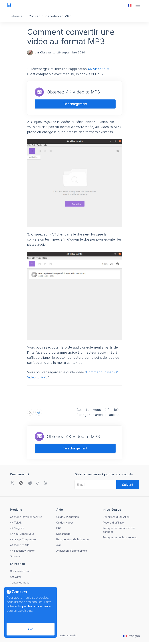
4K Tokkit (15, 522)
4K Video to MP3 (100, 69)
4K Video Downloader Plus (26, 516)
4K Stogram (17, 528)
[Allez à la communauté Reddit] (29, 483)
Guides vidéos (65, 522)
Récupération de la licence (72, 539)
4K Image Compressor (23, 539)
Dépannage (63, 533)
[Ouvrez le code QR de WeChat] (21, 483)
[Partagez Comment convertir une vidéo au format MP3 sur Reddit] (38, 412)
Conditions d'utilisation (116, 516)
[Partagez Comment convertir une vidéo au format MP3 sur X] (30, 412)
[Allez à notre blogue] (45, 483)
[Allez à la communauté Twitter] (12, 483)
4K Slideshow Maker (22, 550)
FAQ (58, 528)
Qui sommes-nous (20, 571)
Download (16, 556)
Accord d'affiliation (114, 522)
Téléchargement (75, 104)
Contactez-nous (19, 582)
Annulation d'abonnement (71, 550)
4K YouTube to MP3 (22, 533)
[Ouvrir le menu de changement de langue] (130, 5)
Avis (58, 545)
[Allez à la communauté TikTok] (37, 483)
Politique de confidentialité (32, 606)
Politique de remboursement (120, 537)
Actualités (15, 576)
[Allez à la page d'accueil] (9, 5)
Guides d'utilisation (67, 516)
